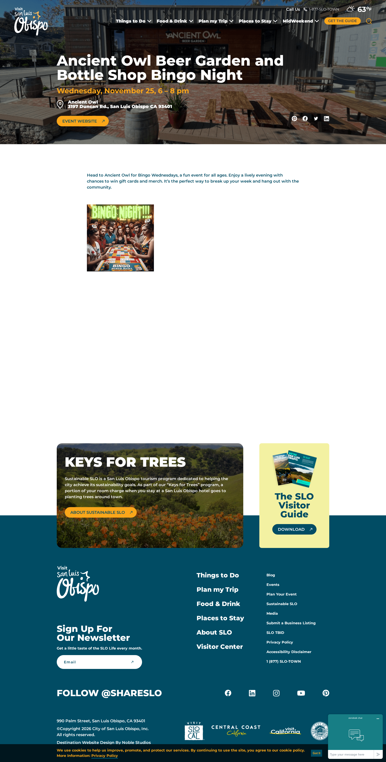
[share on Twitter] (316, 118)
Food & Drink (172, 21)
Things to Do (130, 21)
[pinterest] (326, 693)
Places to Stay (255, 21)
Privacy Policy (279, 642)
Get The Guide (342, 21)
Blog (270, 575)
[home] (33, 18)
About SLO (214, 632)
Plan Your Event (281, 594)
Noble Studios (136, 742)
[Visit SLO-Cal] (194, 732)
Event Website (79, 121)
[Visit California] (285, 731)
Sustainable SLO (281, 604)
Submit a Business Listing (291, 623)
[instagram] (276, 693)
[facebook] (228, 693)
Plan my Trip (213, 21)
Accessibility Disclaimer (288, 652)
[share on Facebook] (305, 118)
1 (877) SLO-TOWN (283, 661)
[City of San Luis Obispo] (319, 732)
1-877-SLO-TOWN (324, 9)
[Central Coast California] (236, 731)
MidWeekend (298, 21)
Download (291, 529)
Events (272, 585)
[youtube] (301, 693)
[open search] (369, 21)
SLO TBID (275, 633)
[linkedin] (252, 693)
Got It (316, 753)
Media (272, 613)
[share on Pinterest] (294, 118)
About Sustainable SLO (97, 512)
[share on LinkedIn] (326, 118)
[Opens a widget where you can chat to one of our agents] (355, 736)
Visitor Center (220, 646)
